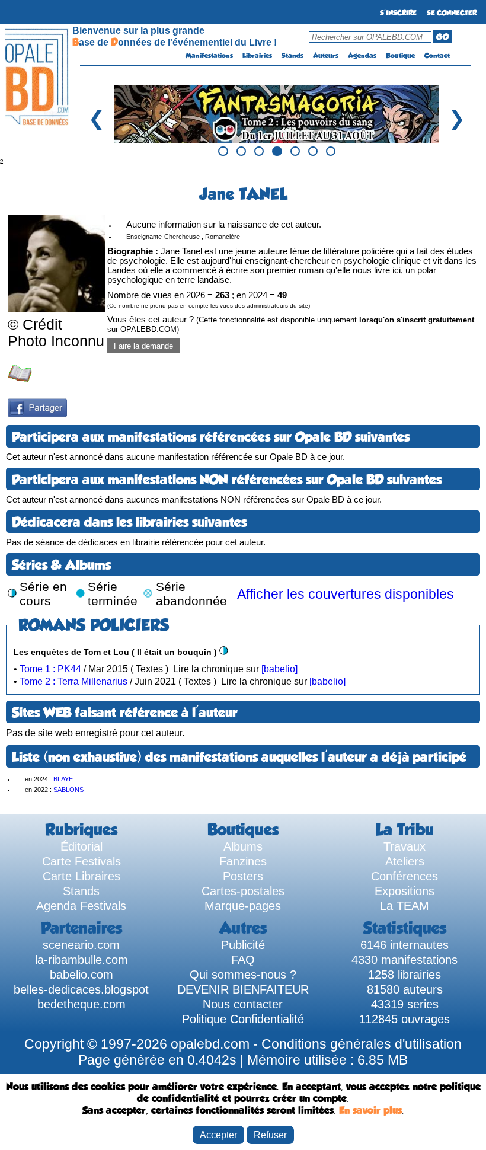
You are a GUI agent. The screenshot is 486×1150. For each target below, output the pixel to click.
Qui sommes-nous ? (243, 974)
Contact (437, 56)
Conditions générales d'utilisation (361, 1044)
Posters (243, 876)
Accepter (218, 1134)
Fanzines (243, 861)
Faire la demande (143, 345)
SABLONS (68, 789)
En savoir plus (370, 1110)
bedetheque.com (81, 1004)
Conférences (404, 876)
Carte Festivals (81, 861)
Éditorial (81, 846)
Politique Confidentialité (243, 1019)
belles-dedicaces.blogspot (81, 989)
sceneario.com (81, 944)
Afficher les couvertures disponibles (345, 594)
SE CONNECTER (452, 13)
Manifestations (209, 56)
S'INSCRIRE (398, 13)
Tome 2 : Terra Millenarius (73, 681)
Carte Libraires (81, 876)
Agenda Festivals (81, 905)
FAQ (243, 959)
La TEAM (404, 905)
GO (442, 36)
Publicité (243, 944)
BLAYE (63, 778)
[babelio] (279, 668)
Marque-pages (242, 905)
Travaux (404, 846)
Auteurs (325, 56)
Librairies (257, 56)
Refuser (270, 1134)
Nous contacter (243, 1004)
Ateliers (404, 861)
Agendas (362, 56)
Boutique (400, 56)
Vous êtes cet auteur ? (290, 324)
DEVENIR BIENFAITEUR (243, 989)
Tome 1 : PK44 (50, 668)
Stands (292, 56)
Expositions (404, 890)
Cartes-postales (243, 890)
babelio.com (81, 974)
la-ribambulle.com (81, 959)
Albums (243, 846)
